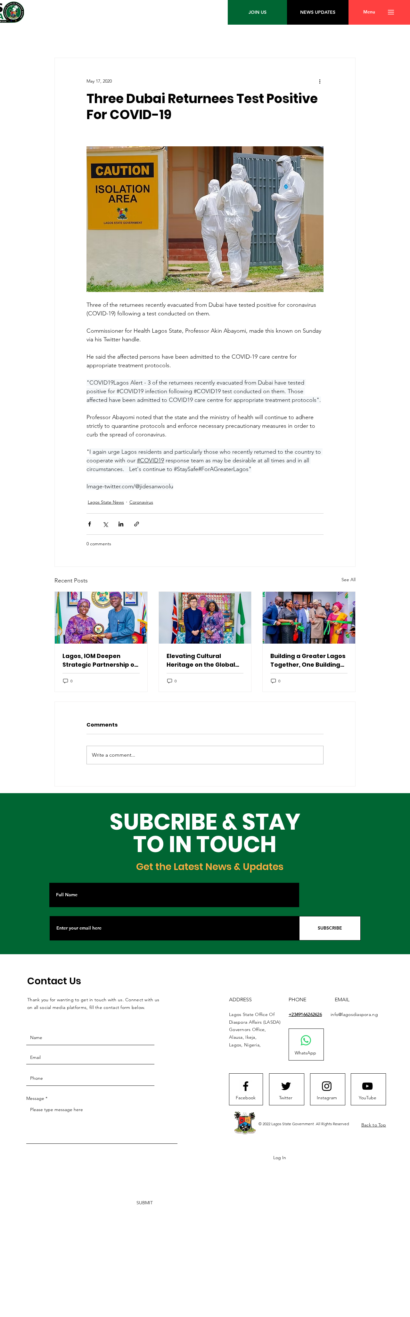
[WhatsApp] (305, 1040)
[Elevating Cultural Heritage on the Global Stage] (205, 618)
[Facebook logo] (245, 1086)
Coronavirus (141, 502)
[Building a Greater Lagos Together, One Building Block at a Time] (309, 618)
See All (348, 579)
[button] (369, 12)
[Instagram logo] (326, 1086)
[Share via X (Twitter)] (105, 524)
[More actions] (320, 81)
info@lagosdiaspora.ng (354, 1014)
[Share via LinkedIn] (121, 524)
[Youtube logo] (367, 1086)
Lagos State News (106, 502)
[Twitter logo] (286, 1086)
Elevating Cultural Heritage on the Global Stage (201, 660)
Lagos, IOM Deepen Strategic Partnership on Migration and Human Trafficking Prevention (100, 660)
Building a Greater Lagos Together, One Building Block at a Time (308, 660)
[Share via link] (137, 524)
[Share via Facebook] (89, 524)
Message (35, 1098)
